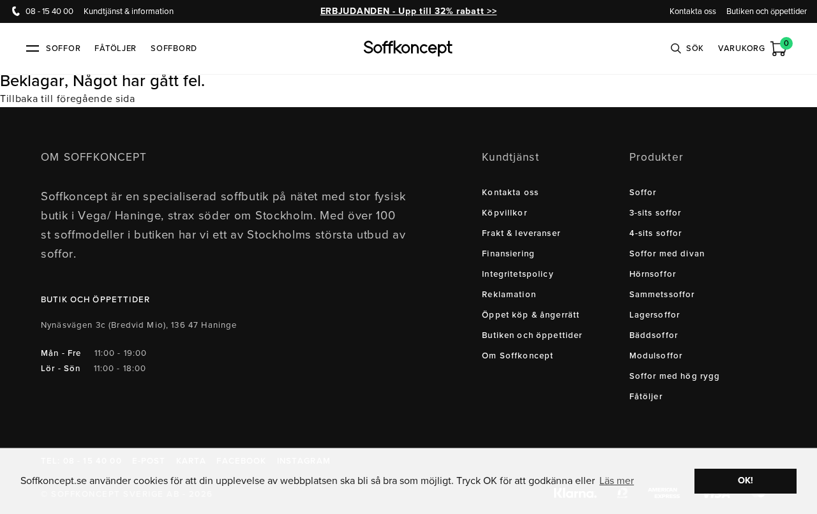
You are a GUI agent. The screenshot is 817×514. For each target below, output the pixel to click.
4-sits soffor (655, 233)
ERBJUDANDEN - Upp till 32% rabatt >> (408, 11)
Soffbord (174, 48)
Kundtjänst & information (129, 11)
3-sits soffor (655, 213)
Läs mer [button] (616, 480)
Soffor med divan (667, 254)
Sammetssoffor (662, 295)
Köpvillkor (504, 213)
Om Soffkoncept (517, 356)
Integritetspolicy (518, 274)
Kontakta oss (693, 11)
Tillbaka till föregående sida (67, 98)
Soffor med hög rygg (675, 376)
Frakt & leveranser (521, 233)
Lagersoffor (654, 315)
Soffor (643, 192)
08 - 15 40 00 (49, 11)
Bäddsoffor (653, 335)
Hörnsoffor (653, 274)
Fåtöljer (115, 48)
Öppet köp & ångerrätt (531, 315)
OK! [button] (745, 480)
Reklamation (509, 295)
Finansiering (508, 254)
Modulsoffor (656, 356)
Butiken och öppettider (766, 11)
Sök (695, 48)
